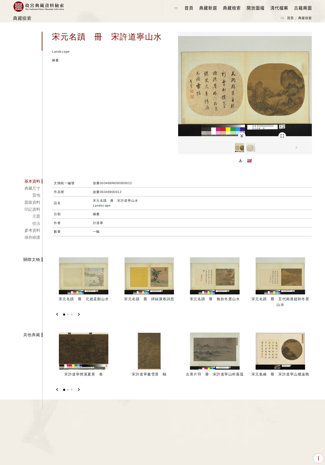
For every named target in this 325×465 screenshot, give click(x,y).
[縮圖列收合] (242, 136)
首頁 (290, 17)
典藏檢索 (305, 17)
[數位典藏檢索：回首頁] (38, 6)
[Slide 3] (72, 314)
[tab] (27, 181)
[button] (240, 160)
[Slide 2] (68, 314)
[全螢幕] (282, 136)
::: (176, 8)
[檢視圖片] (239, 147)
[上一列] (181, 148)
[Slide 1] (64, 314)
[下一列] (309, 148)
